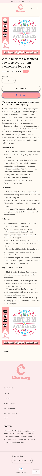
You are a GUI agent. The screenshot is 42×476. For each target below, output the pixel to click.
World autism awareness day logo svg (18, 109)
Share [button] (6, 351)
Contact (7, 398)
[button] (4, 8)
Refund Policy (9, 408)
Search (6, 394)
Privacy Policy (9, 403)
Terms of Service (10, 413)
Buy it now (21, 95)
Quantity (5, 76)
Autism (17, 111)
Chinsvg (23, 472)
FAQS (6, 418)
